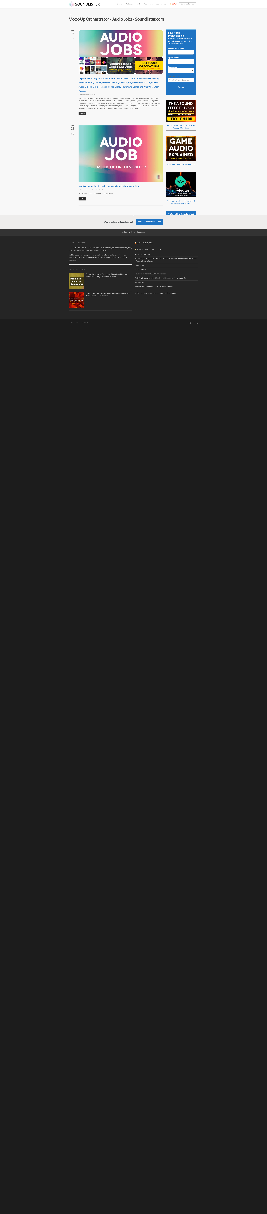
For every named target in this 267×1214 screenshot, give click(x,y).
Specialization (173, 58)
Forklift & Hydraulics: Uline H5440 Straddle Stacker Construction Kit (160, 278)
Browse (119, 4)
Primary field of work (176, 48)
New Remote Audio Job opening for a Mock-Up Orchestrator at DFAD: (110, 186)
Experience (172, 67)
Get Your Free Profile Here (149, 222)
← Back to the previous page (133, 232)
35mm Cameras (140, 269)
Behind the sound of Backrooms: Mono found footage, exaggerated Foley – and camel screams (107, 275)
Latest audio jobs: (145, 243)
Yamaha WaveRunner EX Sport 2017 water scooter (154, 286)
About (163, 4)
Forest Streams (140, 265)
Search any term (174, 76)
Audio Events (148, 4)
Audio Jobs (129, 4)
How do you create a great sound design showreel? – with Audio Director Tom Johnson (108, 294)
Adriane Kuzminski (84, 95)
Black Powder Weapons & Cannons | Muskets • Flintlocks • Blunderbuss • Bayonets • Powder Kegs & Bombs (166, 260)
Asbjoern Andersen (85, 190)
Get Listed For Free (187, 4)
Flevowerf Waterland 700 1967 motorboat (150, 274)
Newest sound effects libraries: (151, 249)
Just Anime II (139, 282)
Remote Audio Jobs (101, 190)
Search (138, 4)
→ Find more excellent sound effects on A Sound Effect (156, 293)
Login (157, 4)
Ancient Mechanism (142, 254)
